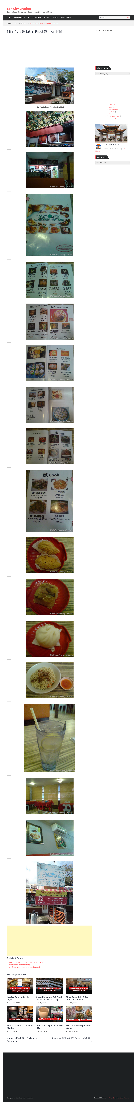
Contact (112, 107)
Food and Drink (34, 18)
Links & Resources (112, 116)
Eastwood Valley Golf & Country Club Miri (72, 1038)
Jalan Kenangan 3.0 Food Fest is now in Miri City (49, 998)
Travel (55, 18)
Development (19, 18)
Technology (66, 18)
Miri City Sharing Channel (119, 1098)
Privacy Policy (112, 109)
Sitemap (112, 114)
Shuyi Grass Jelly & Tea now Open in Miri (77, 998)
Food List (113, 118)
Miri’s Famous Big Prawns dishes (79, 1026)
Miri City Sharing (19, 9)
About (112, 105)
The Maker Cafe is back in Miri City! (20, 1026)
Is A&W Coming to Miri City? (18, 998)
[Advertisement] (49, 51)
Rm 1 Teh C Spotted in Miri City (49, 1026)
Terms (112, 112)
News (46, 18)
